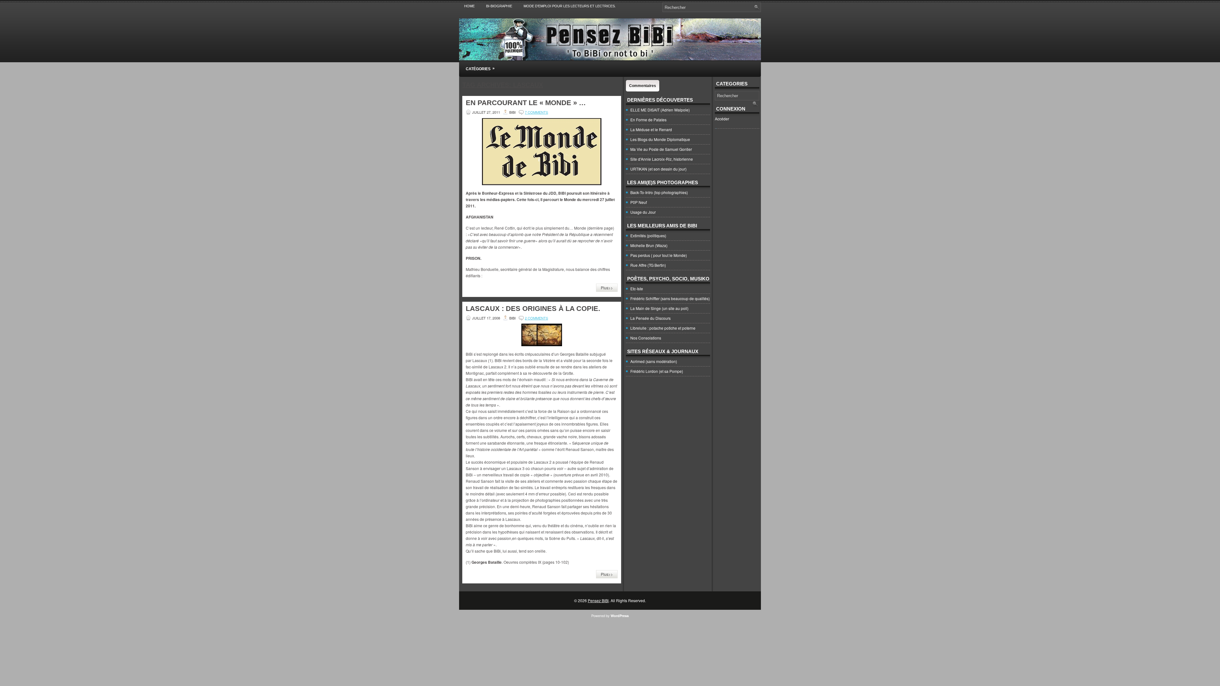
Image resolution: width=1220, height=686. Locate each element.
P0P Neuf (638, 202)
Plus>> (607, 287)
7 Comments (536, 112)
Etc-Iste (636, 288)
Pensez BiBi (598, 600)
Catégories (480, 68)
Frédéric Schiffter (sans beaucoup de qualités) (670, 298)
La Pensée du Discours (650, 318)
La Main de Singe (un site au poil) (659, 308)
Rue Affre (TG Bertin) (648, 265)
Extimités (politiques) (648, 235)
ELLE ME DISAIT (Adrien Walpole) (660, 109)
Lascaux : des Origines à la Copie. (533, 309)
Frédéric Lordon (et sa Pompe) (656, 371)
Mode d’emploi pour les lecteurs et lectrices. (570, 6)
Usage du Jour (643, 212)
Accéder (722, 118)
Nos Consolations (645, 337)
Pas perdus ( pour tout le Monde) (658, 255)
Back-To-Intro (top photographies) (659, 192)
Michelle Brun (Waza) (649, 245)
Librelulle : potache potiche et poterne (662, 328)
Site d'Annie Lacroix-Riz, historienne (661, 159)
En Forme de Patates (648, 119)
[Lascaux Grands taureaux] (542, 335)
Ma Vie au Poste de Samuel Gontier (661, 149)
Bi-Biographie (499, 6)
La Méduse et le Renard (651, 129)
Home (469, 6)
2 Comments (536, 317)
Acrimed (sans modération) (653, 361)
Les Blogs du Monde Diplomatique (660, 139)
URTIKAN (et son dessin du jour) (658, 169)
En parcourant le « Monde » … (526, 103)
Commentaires (642, 86)
